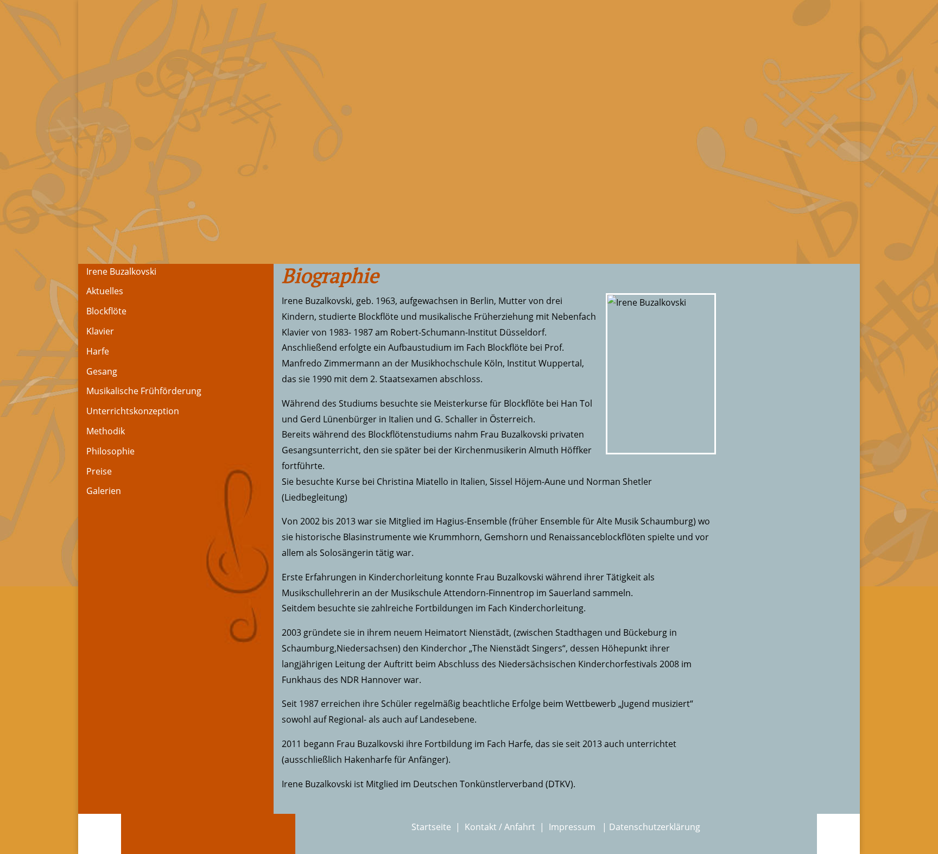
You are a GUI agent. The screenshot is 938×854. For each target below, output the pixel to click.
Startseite (431, 827)
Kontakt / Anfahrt (500, 827)
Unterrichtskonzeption (132, 411)
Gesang (101, 371)
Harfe (97, 351)
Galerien (103, 491)
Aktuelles (104, 291)
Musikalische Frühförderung (143, 391)
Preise (99, 471)
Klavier (100, 331)
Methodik (105, 431)
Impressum (573, 827)
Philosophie (110, 451)
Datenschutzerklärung (654, 827)
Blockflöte (106, 311)
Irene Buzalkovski (121, 271)
